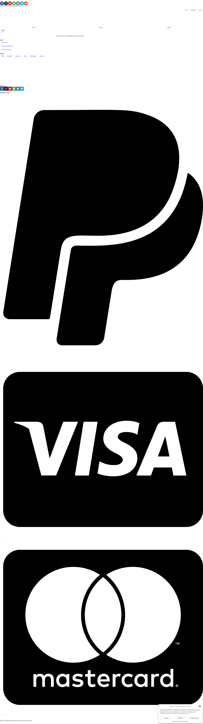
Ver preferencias (194, 718)
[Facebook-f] (2, 3)
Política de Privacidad (184, 721)
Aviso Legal (5, 42)
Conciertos (193, 10)
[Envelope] (26, 3)
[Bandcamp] (18, 3)
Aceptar (167, 718)
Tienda (33, 27)
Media (101, 27)
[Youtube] (10, 3)
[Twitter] (22, 3)
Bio (186, 10)
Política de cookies (175, 721)
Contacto (169, 27)
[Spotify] (14, 3)
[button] (200, 706)
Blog (200, 10)
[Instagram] (6, 3)
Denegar (180, 718)
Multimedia (33, 56)
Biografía (9, 56)
